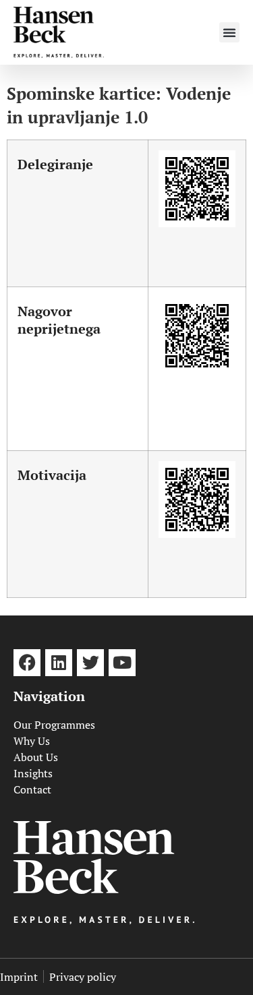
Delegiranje (55, 164)
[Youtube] (122, 662)
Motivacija (52, 475)
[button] (229, 32)
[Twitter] (90, 662)
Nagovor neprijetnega (59, 320)
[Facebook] (26, 662)
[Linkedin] (58, 662)
